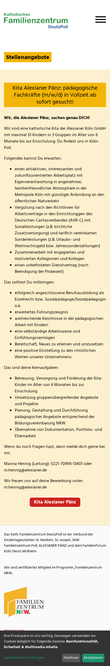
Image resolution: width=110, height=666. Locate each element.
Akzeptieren (93, 658)
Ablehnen (71, 658)
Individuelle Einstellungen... (25, 658)
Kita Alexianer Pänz (55, 502)
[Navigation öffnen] (98, 20)
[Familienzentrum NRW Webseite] (24, 602)
